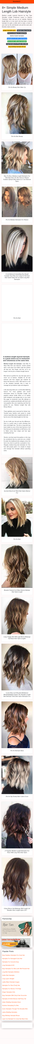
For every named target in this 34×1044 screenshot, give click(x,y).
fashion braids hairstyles (17, 35)
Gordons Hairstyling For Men (10, 1005)
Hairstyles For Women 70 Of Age (11, 988)
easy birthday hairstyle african (17, 46)
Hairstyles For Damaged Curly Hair (12, 958)
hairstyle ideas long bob (24, 30)
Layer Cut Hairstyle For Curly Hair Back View (15, 1019)
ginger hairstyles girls (9, 30)
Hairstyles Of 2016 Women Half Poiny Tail (14, 998)
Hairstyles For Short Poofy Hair (11, 985)
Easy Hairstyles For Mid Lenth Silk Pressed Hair (16, 968)
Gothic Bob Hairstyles (8, 975)
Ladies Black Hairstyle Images (10, 982)
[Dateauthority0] (17, 928)
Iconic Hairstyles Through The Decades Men (15, 1008)
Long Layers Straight (8, 978)
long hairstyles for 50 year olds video (17, 44)
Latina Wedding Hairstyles (9, 1012)
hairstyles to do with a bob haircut (17, 38)
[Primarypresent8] (15, 942)
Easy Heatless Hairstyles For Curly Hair (13, 955)
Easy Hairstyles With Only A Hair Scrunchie (14, 995)
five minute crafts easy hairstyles (17, 41)
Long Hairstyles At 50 (8, 965)
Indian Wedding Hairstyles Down (11, 1002)
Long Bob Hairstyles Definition (10, 972)
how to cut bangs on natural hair (17, 33)
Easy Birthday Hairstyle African (11, 1015)
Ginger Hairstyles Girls (8, 992)
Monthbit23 (16, 1)
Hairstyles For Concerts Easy (10, 962)
